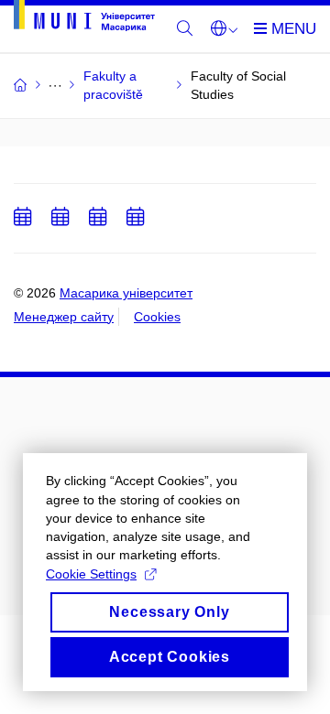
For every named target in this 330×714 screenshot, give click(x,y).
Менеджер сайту (64, 316)
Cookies (157, 316)
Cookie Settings (91, 574)
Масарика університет (126, 293)
